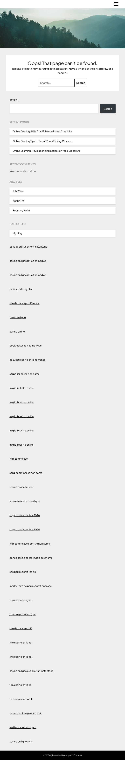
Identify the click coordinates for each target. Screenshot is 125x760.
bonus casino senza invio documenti (30, 557)
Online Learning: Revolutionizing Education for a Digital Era (46, 150)
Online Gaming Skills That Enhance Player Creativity (42, 131)
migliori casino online (21, 402)
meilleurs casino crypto (22, 727)
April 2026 (18, 200)
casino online (17, 331)
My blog (17, 233)
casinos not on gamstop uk (25, 713)
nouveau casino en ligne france (27, 359)
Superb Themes (73, 755)
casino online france (21, 486)
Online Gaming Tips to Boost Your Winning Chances (43, 141)
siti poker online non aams (24, 373)
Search (14, 100)
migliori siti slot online (21, 387)
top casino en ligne (20, 599)
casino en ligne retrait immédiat (27, 260)
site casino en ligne (20, 642)
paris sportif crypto (20, 288)
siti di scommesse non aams (25, 472)
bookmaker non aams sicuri (25, 345)
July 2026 (18, 191)
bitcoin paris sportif (20, 698)
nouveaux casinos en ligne (24, 501)
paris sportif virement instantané (28, 246)
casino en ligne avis (20, 741)
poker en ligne (17, 317)
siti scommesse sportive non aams (29, 543)
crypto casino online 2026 (24, 515)
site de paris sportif (20, 628)
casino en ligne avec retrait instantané (31, 670)
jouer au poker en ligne (22, 614)
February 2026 (21, 210)
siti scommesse (18, 458)
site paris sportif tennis (22, 571)
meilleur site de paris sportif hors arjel (30, 585)
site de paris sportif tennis (24, 303)
